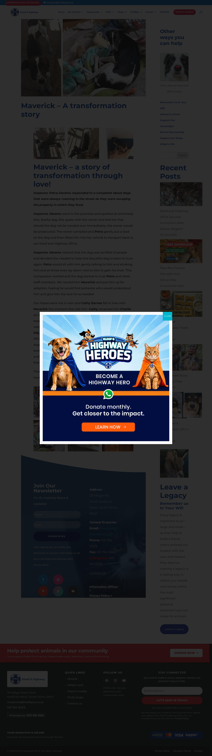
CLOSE (167, 316)
